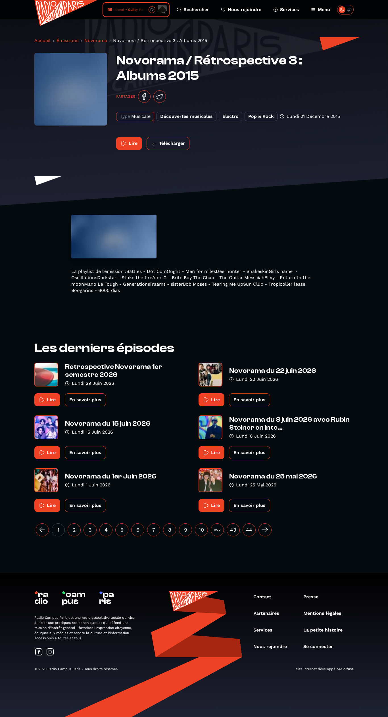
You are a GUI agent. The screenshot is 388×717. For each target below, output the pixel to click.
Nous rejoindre (244, 9)
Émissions (67, 40)
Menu (324, 9)
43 (233, 530)
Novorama (95, 40)
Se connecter (318, 646)
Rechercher (196, 9)
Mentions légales (322, 613)
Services (289, 9)
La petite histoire (323, 630)
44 (249, 530)
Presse (310, 596)
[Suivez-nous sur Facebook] (38, 652)
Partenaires (266, 613)
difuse (348, 669)
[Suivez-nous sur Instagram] (50, 652)
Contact (262, 596)
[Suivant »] (265, 530)
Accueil (42, 40)
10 (201, 530)
